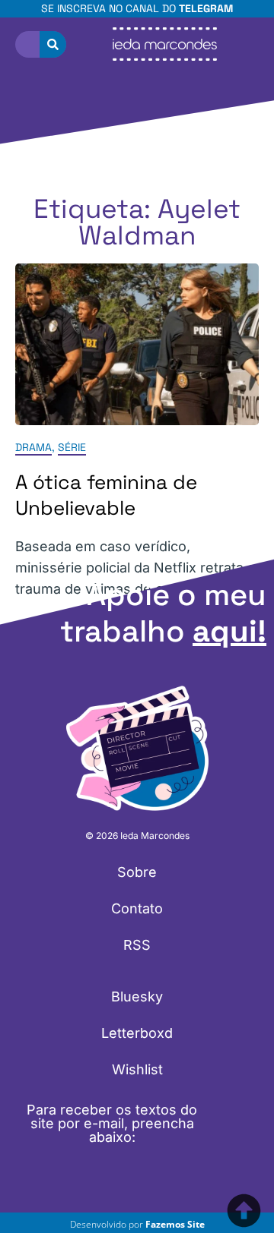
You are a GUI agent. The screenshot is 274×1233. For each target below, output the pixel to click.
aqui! (229, 631)
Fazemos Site (175, 1224)
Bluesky (137, 996)
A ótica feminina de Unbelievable (106, 496)
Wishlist (137, 1069)
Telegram (206, 8)
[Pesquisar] (53, 44)
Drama (33, 448)
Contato (137, 908)
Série (72, 448)
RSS (137, 945)
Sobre (137, 872)
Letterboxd (137, 1033)
